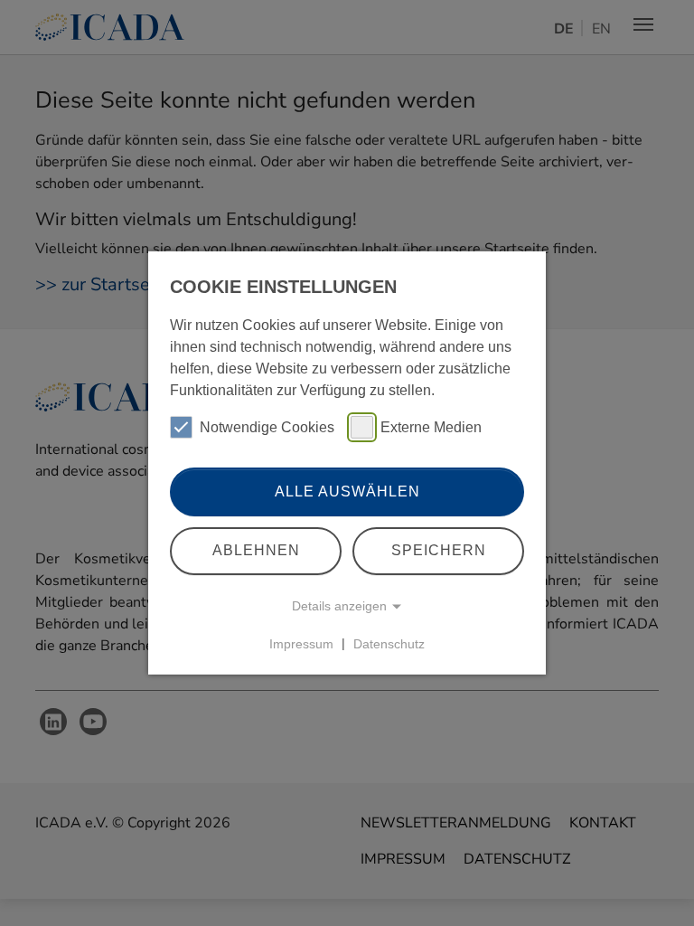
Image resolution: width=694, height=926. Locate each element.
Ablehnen (256, 550)
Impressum (301, 643)
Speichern (438, 550)
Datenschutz (389, 643)
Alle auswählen (347, 491)
